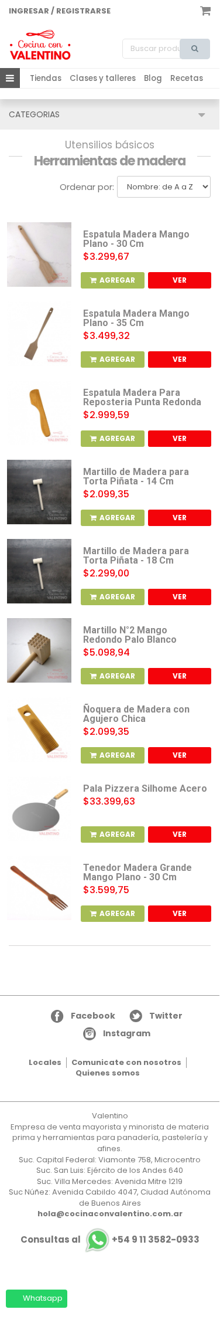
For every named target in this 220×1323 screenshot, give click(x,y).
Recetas (186, 78)
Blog (153, 78)
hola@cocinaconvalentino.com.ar (110, 1213)
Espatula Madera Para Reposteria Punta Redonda (142, 397)
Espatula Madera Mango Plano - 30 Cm (136, 239)
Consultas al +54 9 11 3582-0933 (110, 1239)
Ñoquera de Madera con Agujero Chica (136, 714)
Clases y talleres (103, 78)
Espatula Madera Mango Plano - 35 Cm (136, 318)
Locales (45, 1062)
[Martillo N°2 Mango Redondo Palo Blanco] (39, 650)
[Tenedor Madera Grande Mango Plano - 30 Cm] (39, 888)
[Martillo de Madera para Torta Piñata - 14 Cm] (39, 492)
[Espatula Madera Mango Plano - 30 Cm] (39, 254)
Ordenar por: (87, 187)
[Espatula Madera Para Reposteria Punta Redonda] (39, 413)
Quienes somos (107, 1072)
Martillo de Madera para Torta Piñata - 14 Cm (136, 476)
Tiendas (45, 78)
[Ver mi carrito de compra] (205, 9)
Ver (180, 280)
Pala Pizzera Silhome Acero (145, 788)
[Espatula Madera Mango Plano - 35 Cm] (39, 333)
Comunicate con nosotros (126, 1062)
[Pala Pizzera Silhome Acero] (39, 808)
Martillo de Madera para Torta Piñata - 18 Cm (136, 556)
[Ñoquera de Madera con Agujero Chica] (39, 729)
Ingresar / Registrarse (60, 10)
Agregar (117, 280)
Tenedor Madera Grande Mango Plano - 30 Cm (137, 872)
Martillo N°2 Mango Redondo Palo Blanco (130, 635)
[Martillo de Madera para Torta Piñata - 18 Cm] (39, 571)
